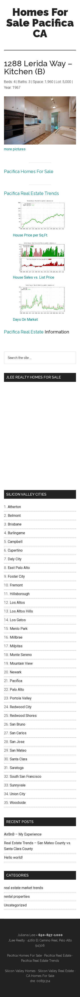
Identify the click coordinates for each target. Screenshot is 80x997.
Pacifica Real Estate (24, 332)
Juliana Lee (26, 935)
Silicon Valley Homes (20, 971)
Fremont (16, 585)
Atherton (14, 507)
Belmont (14, 515)
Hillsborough (20, 594)
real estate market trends (23, 888)
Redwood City (21, 707)
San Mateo (18, 750)
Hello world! (13, 857)
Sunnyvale (18, 785)
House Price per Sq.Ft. (30, 235)
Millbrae (16, 637)
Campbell (15, 542)
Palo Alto (17, 689)
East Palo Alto (19, 568)
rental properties (17, 896)
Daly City (15, 559)
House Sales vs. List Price (33, 277)
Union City (17, 794)
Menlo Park (19, 629)
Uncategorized (15, 905)
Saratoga (17, 768)
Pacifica (16, 681)
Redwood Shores (23, 716)
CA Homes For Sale (40, 976)
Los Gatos (18, 620)
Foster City (16, 576)
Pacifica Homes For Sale (28, 171)
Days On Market (25, 319)
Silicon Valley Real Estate (56, 971)
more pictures (15, 149)
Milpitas (16, 646)
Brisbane (15, 524)
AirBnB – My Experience (23, 834)
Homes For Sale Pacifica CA (40, 23)
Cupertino (15, 550)
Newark (16, 672)
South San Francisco (25, 776)
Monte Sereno (21, 655)
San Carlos (18, 733)
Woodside (18, 802)
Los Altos (17, 602)
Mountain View (21, 663)
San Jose (17, 742)
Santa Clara (18, 759)
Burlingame (16, 533)
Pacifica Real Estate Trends (31, 193)
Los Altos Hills (21, 611)
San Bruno (17, 724)
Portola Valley (21, 698)
